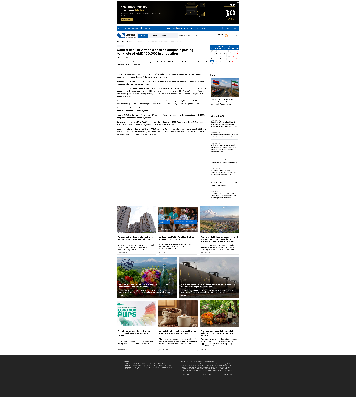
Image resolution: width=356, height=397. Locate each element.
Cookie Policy (228, 374)
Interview (156, 367)
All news (143, 36)
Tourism (127, 365)
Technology (163, 365)
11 (216, 56)
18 (216, 59)
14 (229, 56)
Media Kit (165, 36)
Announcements (167, 367)
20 (224, 59)
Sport (171, 365)
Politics (127, 363)
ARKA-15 (128, 369)
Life (155, 365)
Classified (137, 369)
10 (212, 56)
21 (229, 59)
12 (220, 56)
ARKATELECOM (124, 28)
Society (152, 363)
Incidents (128, 367)
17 (212, 59)
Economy (154, 36)
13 (224, 56)
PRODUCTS (146, 28)
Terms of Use (207, 374)
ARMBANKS (136, 28)
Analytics (147, 367)
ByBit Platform (162, 363)
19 (220, 59)
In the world (137, 367)
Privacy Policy (185, 374)
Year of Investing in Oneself (142, 365)
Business (120, 46)
